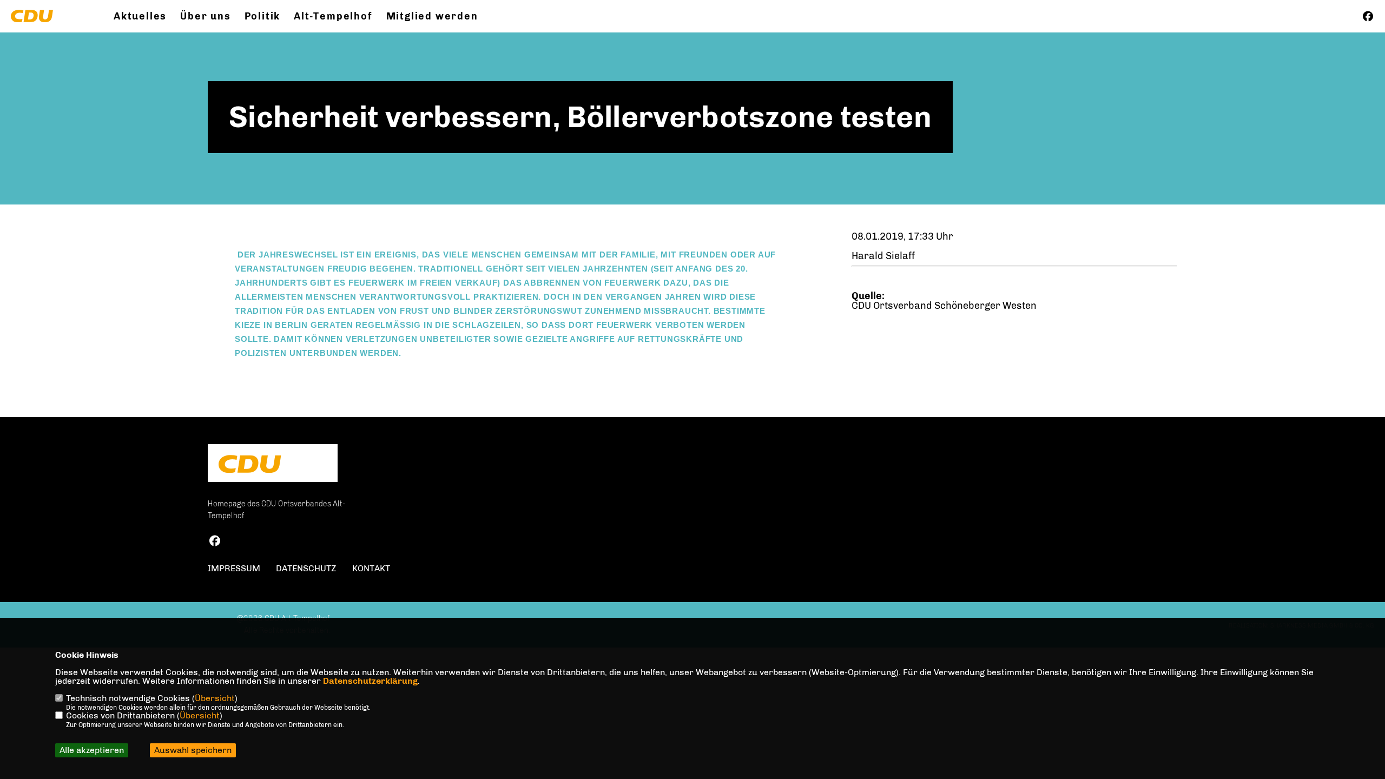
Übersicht (215, 698)
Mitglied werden (432, 16)
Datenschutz (306, 568)
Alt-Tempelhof (333, 16)
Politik (263, 16)
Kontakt (371, 568)
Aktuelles (140, 16)
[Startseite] (273, 464)
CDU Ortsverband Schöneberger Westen (944, 306)
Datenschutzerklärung (370, 681)
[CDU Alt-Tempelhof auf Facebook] (214, 542)
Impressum (234, 568)
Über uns (205, 16)
